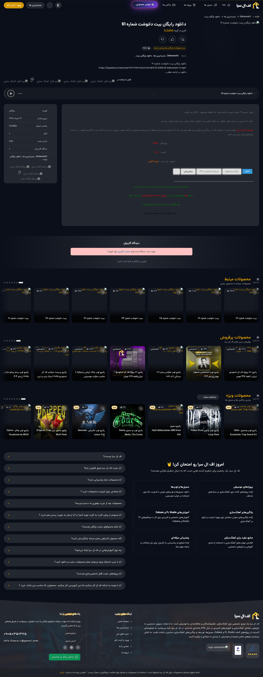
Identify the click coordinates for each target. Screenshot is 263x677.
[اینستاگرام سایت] (77, 647)
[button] (10, 93)
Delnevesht (245, 16)
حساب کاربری (124, 251)
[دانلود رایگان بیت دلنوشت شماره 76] (203, 305)
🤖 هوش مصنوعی (145, 4)
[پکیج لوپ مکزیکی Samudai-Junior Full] (89, 421)
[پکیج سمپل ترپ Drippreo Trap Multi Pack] (51, 421)
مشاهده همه (209, 397)
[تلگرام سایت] (71, 647)
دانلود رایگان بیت (212, 16)
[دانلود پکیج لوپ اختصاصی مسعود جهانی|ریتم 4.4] (203, 363)
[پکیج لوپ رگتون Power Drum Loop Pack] (203, 421)
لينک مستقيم (231, 171)
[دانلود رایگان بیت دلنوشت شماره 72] (89, 305)
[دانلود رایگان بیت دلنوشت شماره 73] (51, 305)
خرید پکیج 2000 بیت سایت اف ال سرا (160, 213)
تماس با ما (124, 646)
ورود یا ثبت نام (122, 640)
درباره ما (125, 652)
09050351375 (15, 634)
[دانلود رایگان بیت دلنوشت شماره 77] (241, 305)
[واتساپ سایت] (65, 647)
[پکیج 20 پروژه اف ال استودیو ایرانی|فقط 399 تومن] (127, 363)
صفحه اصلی (123, 621)
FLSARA (169, 30)
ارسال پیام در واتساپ (62, 657)
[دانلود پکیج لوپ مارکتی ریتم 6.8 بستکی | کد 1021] (165, 363)
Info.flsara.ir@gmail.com (21, 641)
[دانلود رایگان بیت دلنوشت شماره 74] (127, 305)
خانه (257, 16)
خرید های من (122, 634)
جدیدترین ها (35, 5)
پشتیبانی (188, 171)
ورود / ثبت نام (14, 5)
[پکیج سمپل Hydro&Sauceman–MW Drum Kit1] (165, 421)
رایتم (62, 672)
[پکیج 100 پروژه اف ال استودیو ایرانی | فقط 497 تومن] (241, 363)
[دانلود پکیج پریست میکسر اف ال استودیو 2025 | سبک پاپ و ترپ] (51, 363)
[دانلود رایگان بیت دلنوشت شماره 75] (165, 305)
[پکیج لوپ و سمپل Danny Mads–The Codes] (127, 421)
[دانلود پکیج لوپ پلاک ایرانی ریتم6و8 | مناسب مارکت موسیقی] (89, 363)
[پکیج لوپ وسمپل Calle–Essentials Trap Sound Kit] (241, 421)
